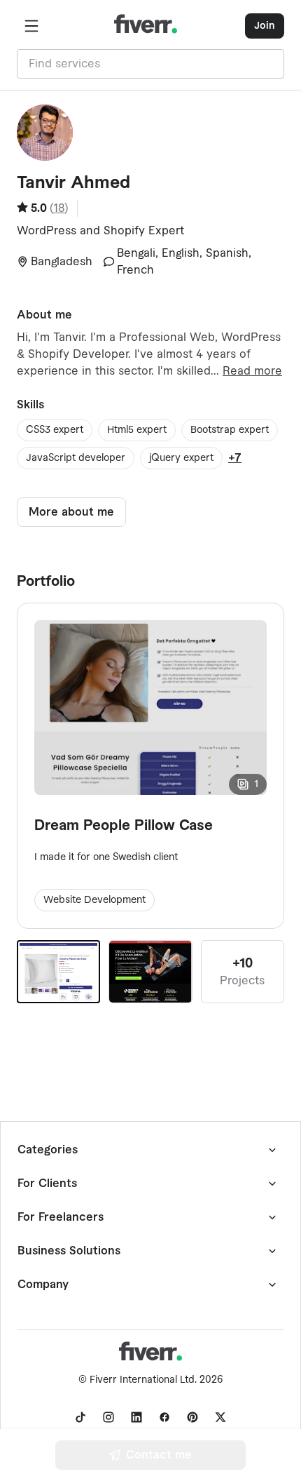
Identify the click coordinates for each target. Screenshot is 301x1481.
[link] (80, 1417)
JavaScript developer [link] (75, 458)
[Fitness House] (150, 971)
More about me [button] (71, 512)
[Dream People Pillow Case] (58, 971)
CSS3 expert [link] (54, 430)
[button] (31, 26)
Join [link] (264, 26)
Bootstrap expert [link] (229, 430)
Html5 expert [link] (137, 430)
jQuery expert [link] (181, 458)
